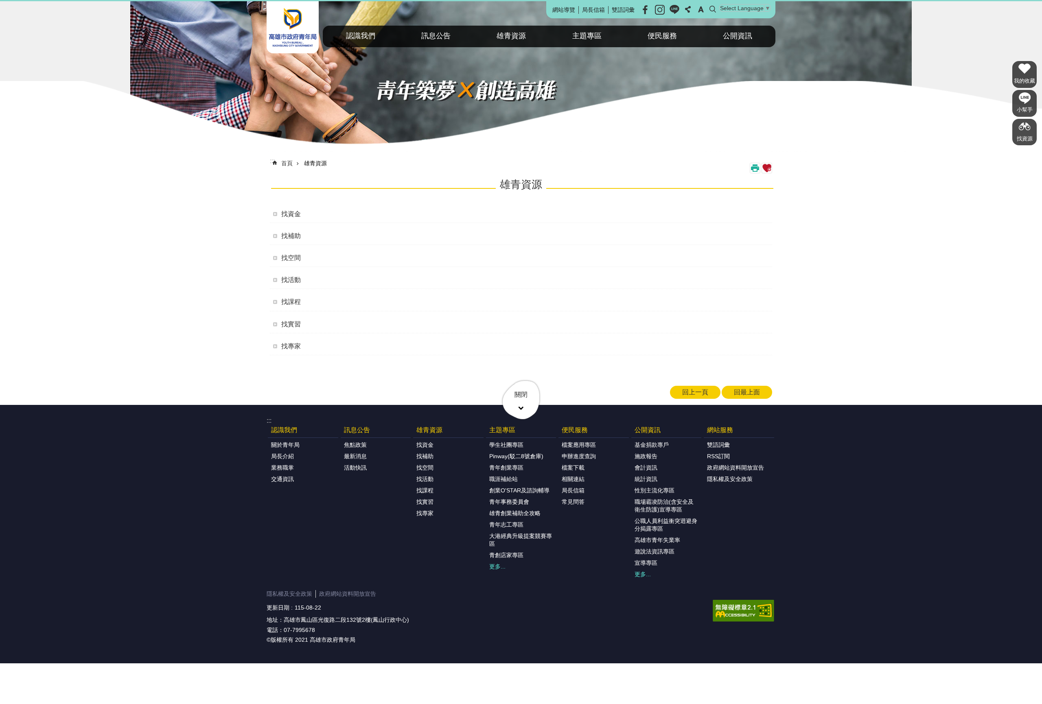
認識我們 (360, 36)
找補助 (291, 235)
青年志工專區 (506, 524)
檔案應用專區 (579, 445)
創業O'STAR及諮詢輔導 (519, 490)
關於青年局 (285, 445)
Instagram (659, 9)
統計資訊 (646, 479)
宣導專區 (646, 563)
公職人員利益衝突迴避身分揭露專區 (666, 525)
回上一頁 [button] (695, 392)
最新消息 (355, 456)
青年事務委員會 (509, 501)
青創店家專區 (506, 555)
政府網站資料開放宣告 (735, 467)
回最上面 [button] (747, 392)
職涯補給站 (503, 479)
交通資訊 (282, 479)
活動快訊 (355, 467)
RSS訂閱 (718, 456)
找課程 (291, 301)
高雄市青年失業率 (657, 540)
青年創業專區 (506, 467)
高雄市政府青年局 (293, 27)
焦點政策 (355, 445)
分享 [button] (688, 9)
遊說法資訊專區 (654, 551)
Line (674, 9)
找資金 (291, 213)
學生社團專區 (506, 445)
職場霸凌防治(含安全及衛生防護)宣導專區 (664, 505)
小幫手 (1025, 110)
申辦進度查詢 (579, 456)
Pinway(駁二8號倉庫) (516, 456)
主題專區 (587, 36)
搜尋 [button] (712, 9)
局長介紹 (282, 456)
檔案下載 (573, 467)
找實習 (291, 324)
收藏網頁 (767, 168)
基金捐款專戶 (652, 445)
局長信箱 (593, 10)
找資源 (1025, 139)
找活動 (291, 279)
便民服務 (662, 36)
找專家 (291, 346)
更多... (497, 566)
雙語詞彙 (623, 10)
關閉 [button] (521, 394)
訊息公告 (436, 36)
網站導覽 (563, 10)
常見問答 (573, 501)
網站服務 (720, 429)
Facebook (645, 9)
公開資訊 (737, 36)
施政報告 (646, 456)
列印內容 (755, 168)
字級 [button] (701, 9)
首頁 (287, 163)
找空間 (291, 257)
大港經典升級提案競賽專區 (520, 540)
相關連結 (573, 479)
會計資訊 (646, 467)
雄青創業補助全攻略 (515, 513)
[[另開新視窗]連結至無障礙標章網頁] (743, 611)
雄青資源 (511, 36)
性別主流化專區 (654, 490)
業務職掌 (282, 467)
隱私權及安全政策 (730, 479)
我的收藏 (1024, 81)
